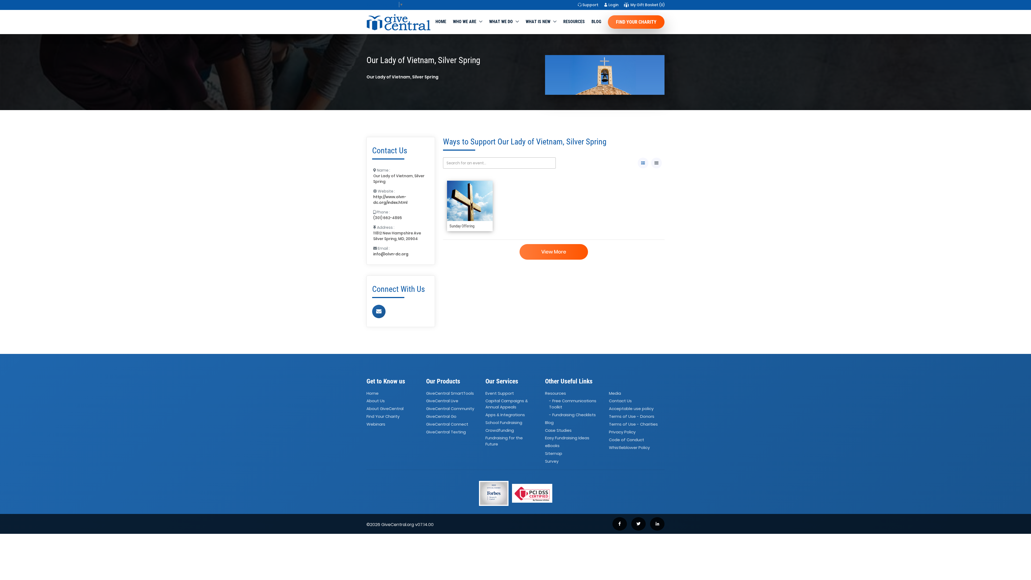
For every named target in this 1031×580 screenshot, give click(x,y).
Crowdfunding (499, 430)
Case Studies (558, 430)
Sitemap (553, 453)
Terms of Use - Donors (631, 416)
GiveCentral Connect (447, 424)
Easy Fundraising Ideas (567, 438)
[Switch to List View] (643, 163)
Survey (551, 461)
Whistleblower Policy (629, 447)
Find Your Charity (636, 22)
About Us (375, 401)
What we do (501, 21)
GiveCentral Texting (446, 432)
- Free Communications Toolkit (572, 404)
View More (553, 251)
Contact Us (620, 401)
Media (615, 393)
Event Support (499, 393)
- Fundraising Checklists (572, 415)
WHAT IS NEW (538, 21)
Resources (574, 21)
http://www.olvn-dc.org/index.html (390, 199)
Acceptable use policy (631, 409)
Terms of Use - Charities (633, 424)
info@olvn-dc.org (390, 254)
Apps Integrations (505, 415)
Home (440, 21)
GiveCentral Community (450, 409)
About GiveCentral (385, 409)
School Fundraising (503, 422)
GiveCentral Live (442, 401)
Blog (596, 21)
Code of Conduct (626, 440)
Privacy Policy (622, 432)
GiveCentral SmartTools (450, 393)
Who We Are (464, 21)
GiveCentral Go (441, 416)
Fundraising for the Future (504, 441)
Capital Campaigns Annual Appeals (506, 404)
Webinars (375, 424)
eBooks (552, 446)
